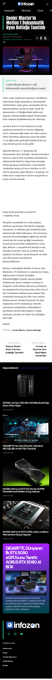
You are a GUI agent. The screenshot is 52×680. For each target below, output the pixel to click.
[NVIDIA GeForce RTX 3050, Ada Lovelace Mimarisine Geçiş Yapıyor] (26, 515)
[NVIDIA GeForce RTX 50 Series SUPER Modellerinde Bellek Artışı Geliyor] (26, 472)
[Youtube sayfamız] (21, 633)
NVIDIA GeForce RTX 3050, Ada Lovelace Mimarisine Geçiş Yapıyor (25, 533)
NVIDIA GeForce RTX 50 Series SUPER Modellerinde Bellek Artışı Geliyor (23, 490)
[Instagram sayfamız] (15, 633)
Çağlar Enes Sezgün (10, 34)
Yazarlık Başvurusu (10, 657)
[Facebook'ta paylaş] (41, 38)
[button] (5, 4)
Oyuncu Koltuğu (33, 330)
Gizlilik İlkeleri (8, 661)
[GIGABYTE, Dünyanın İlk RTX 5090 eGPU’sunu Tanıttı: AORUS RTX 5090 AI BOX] (26, 583)
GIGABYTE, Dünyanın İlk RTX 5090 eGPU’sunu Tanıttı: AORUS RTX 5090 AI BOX (24, 557)
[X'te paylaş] (45, 38)
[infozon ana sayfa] (23, 624)
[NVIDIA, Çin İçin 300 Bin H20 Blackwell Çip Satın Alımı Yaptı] (26, 386)
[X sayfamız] (8, 633)
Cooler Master (18, 330)
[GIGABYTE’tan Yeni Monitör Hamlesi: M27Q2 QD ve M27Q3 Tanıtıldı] (26, 429)
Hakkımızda (7, 648)
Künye (5, 653)
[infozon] (26, 3)
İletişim (5, 665)
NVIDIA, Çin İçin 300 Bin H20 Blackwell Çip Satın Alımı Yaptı (26, 404)
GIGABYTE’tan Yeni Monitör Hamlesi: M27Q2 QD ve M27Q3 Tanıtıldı (23, 447)
